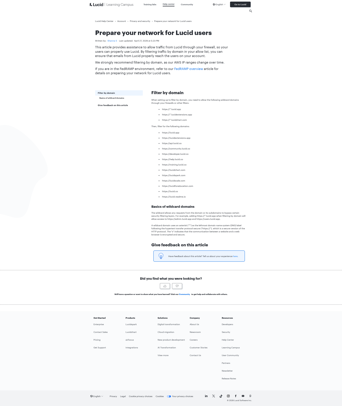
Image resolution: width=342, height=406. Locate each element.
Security (226, 332)
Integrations (132, 347)
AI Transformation (167, 347)
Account (121, 21)
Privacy (113, 396)
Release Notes (229, 378)
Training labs (149, 4)
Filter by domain (106, 93)
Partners (226, 363)
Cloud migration (166, 332)
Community (187, 4)
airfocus (130, 339)
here (235, 256)
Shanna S (112, 40)
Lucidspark (131, 324)
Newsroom (195, 332)
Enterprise (99, 324)
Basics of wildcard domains (111, 98)
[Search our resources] (250, 11)
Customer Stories (198, 347)
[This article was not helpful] (177, 286)
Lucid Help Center (104, 21)
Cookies (160, 396)
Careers (194, 339)
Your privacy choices (182, 396)
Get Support (100, 347)
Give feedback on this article (113, 105)
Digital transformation (169, 324)
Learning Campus (231, 347)
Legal (123, 396)
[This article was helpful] (165, 286)
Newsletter (227, 370)
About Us (194, 324)
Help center (168, 4)
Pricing (97, 339)
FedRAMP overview (188, 69)
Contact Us (195, 355)
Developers (227, 324)
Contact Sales (101, 332)
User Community (230, 355)
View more (163, 355)
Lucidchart (131, 332)
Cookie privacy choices (140, 396)
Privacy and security (140, 21)
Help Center (228, 339)
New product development (171, 339)
